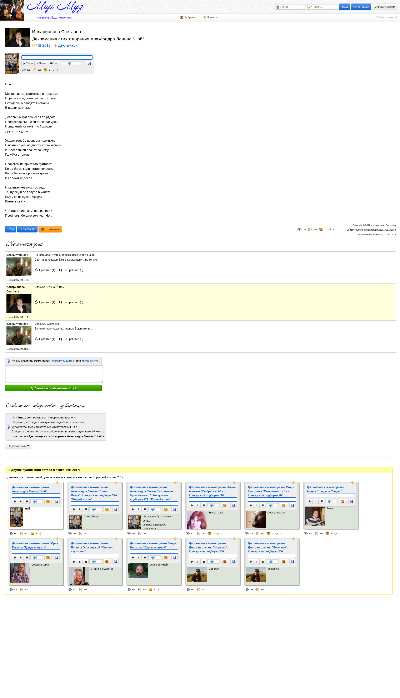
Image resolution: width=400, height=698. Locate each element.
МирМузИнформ (384, 6)
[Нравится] (47, 501)
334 (133, 589)
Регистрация (361, 6)
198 (16, 589)
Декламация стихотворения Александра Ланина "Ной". (31, 489)
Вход (344, 6)
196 (74, 533)
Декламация (69, 45)
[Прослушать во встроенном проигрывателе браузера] (89, 63)
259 (251, 533)
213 (192, 589)
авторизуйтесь (91, 360)
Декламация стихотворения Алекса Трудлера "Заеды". (325, 489)
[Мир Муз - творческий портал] (55, 7)
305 (192, 533)
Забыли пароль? (386, 17)
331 (28, 70)
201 (74, 589)
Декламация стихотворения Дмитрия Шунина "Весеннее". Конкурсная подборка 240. (268, 547)
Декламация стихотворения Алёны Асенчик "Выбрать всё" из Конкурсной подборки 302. (212, 491)
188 (251, 589)
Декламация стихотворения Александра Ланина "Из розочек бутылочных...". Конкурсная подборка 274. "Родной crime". (151, 493)
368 (310, 533)
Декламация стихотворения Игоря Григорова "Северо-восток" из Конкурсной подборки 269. (271, 491)
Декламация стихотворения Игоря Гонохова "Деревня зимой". (153, 545)
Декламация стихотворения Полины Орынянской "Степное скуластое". (92, 547)
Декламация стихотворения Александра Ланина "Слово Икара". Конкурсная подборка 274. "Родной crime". (94, 493)
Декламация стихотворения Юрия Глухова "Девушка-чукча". (35, 545)
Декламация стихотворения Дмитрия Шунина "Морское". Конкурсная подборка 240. (208, 547)
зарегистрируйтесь (63, 360)
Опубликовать (17, 446)
